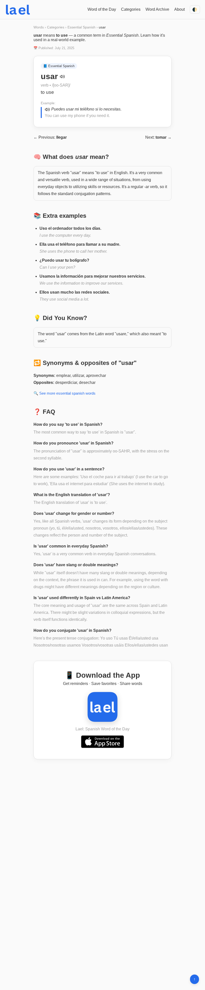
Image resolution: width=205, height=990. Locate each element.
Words (39, 27)
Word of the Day (102, 9)
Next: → (158, 137)
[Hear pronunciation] (62, 76)
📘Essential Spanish (58, 66)
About (179, 9)
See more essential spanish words (67, 393)
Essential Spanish (82, 27)
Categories (130, 9)
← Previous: (50, 137)
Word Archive (157, 9)
